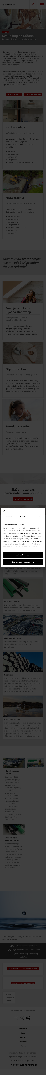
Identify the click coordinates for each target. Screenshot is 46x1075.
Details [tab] (23, 517)
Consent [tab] (8, 517)
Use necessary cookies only (23, 562)
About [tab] (37, 517)
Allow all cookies (23, 555)
